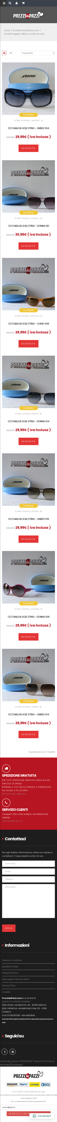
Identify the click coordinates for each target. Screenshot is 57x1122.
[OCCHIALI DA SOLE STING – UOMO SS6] (28, 284)
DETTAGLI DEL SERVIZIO (14, 794)
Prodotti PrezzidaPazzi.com (26, 30)
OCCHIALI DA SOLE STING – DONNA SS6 (28, 616)
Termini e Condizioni (12, 960)
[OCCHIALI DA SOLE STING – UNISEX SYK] (28, 479)
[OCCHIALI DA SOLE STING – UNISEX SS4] (28, 88)
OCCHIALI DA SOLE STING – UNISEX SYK (28, 519)
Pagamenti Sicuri (10, 973)
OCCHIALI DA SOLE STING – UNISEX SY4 (28, 714)
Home (7, 30)
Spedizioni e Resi (10, 966)
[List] (11, 53)
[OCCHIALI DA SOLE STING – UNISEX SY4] (28, 675)
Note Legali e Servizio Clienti (15, 979)
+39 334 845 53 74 (12, 821)
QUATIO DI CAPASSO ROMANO (16, 1001)
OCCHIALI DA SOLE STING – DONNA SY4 (28, 421)
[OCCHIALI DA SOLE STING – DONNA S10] (28, 186)
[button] (41, 1116)
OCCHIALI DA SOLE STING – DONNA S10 (28, 226)
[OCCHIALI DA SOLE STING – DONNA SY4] (28, 382)
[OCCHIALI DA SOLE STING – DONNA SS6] (28, 577)
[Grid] (4, 53)
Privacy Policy (8, 985)
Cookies (6, 992)
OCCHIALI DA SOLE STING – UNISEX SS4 (28, 128)
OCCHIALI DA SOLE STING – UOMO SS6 (28, 323)
